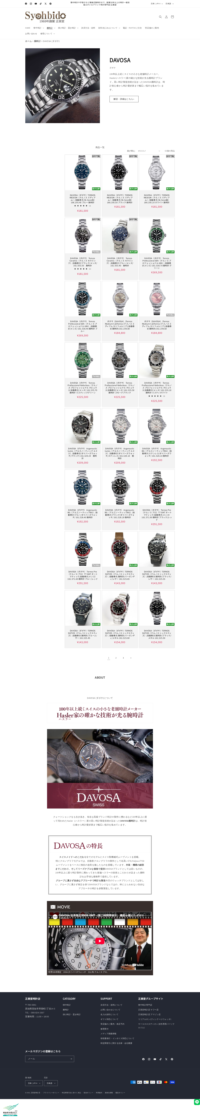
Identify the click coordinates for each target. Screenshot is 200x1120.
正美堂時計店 (35, 1093)
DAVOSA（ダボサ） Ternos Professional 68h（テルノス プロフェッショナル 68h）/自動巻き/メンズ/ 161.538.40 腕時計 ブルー (82, 326)
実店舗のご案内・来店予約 (112, 1024)
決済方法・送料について (111, 1005)
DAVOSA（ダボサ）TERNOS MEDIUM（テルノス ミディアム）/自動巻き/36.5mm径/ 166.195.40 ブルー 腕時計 (83, 199)
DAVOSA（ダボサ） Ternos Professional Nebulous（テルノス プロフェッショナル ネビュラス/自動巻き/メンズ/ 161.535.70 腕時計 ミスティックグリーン (83, 388)
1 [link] (108, 657)
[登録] (71, 1059)
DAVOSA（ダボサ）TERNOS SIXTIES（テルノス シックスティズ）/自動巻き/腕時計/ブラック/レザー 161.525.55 (156, 575)
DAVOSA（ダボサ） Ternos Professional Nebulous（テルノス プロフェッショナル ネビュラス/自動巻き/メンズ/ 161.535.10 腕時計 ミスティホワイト (157, 388)
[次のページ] (131, 658)
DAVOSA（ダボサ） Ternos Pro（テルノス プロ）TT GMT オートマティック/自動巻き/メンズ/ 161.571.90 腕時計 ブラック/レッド (157, 515)
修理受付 (104, 1029)
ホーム (28, 41)
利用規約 (99, 1093)
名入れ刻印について (109, 1014)
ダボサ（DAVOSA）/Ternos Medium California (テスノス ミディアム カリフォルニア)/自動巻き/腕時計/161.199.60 (157, 325)
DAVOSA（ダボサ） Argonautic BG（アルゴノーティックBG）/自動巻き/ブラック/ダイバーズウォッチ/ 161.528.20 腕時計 (120, 514)
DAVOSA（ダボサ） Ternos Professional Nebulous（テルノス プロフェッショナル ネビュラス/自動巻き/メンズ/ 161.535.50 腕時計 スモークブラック (120, 388)
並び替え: (131, 151)
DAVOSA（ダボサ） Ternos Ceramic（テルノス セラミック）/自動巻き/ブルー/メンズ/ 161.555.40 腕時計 (119, 262)
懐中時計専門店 (145, 1005)
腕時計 (37, 41)
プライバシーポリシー (51, 1093)
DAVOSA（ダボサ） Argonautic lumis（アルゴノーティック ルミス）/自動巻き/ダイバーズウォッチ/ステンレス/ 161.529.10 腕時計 (120, 453)
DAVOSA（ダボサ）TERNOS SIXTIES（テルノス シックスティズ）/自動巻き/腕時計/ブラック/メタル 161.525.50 (156, 634)
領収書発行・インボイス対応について (117, 1038)
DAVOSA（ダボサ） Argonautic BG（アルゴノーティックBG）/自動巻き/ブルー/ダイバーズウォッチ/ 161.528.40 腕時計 (83, 514)
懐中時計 (67, 1005)
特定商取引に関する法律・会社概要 (116, 1043)
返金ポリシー (88, 1093)
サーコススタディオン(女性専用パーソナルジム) (156, 1026)
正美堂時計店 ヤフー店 (148, 1009)
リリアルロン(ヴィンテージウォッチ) (154, 1019)
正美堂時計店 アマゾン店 (149, 1014)
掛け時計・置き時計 (72, 1014)
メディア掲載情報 (108, 1033)
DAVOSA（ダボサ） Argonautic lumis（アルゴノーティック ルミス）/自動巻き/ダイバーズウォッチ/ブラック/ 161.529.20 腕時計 (82, 453)
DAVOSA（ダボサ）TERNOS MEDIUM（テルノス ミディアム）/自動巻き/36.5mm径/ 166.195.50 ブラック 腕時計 (120, 199)
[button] (38, 28)
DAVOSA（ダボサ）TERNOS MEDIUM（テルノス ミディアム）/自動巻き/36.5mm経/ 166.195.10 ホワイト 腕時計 (157, 199)
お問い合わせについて (110, 1009)
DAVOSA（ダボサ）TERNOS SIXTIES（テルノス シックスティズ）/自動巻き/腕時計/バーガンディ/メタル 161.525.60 (120, 634)
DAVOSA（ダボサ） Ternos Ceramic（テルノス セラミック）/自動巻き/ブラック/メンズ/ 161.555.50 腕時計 (82, 262)
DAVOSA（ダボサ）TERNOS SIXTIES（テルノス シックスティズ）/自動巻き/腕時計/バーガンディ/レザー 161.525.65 (120, 575)
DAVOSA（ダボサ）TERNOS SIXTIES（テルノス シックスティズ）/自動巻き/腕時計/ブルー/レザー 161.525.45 (82, 634)
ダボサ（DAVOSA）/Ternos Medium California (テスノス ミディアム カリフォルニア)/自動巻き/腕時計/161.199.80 (119, 325)
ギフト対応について (109, 1019)
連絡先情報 (109, 1093)
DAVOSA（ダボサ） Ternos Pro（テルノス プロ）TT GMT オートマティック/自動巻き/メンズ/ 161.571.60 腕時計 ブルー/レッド (82, 575)
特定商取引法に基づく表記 (71, 1093)
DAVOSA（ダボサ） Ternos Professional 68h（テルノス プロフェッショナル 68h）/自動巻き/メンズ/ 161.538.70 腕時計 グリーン (157, 263)
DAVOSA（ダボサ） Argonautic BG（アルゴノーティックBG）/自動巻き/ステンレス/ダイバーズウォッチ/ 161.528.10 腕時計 (157, 452)
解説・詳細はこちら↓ (124, 99)
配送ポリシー (120, 1093)
